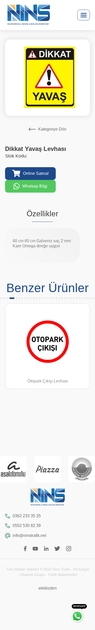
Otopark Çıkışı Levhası (47, 381)
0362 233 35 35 (27, 516)
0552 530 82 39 (27, 525)
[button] (1, 298)
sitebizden (47, 588)
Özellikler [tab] (42, 213)
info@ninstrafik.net (29, 535)
